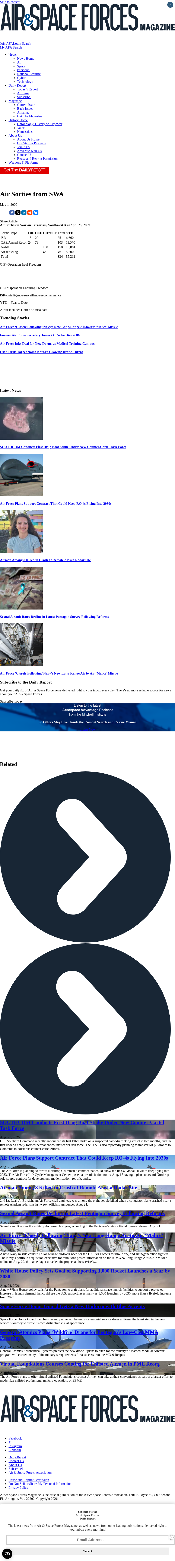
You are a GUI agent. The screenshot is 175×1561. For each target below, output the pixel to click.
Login (17, 43)
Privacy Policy (18, 1487)
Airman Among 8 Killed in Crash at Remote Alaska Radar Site (45, 560)
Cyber (21, 78)
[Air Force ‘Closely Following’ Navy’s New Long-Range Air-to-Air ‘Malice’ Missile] (21, 665)
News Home (25, 58)
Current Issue (26, 105)
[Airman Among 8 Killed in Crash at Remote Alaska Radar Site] (21, 551)
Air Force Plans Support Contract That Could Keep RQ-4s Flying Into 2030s (55, 503)
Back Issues (25, 108)
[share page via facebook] (12, 214)
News (12, 54)
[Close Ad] (171, 1537)
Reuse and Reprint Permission (37, 158)
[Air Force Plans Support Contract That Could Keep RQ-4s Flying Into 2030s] (21, 495)
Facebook (15, 1438)
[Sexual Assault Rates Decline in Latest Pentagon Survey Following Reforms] (21, 608)
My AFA (6, 47)
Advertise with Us (29, 151)
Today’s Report (27, 89)
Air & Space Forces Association (30, 1472)
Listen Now (88, 729)
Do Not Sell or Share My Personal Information (40, 1484)
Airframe (23, 93)
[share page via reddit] (29, 214)
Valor (20, 128)
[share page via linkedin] (23, 214)
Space (21, 66)
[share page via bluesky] (35, 214)
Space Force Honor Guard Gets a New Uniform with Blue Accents (72, 1306)
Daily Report (17, 85)
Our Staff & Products (31, 143)
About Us (15, 135)
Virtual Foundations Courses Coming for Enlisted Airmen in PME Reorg (80, 1364)
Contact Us (24, 155)
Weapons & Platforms (23, 162)
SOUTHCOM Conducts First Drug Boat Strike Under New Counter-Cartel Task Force (63, 447)
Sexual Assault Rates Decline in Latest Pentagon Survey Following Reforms (54, 616)
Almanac (23, 112)
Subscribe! (24, 97)
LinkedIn (15, 1450)
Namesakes (24, 131)
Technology (25, 81)
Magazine (15, 101)
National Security (29, 74)
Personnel (23, 70)
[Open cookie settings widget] (7, 1554)
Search (26, 43)
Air (19, 62)
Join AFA (6, 43)
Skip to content (10, 2)
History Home (18, 120)
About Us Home (28, 139)
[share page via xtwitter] (17, 214)
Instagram (15, 1446)
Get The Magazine (29, 116)
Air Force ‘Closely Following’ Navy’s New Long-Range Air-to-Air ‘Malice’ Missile (59, 673)
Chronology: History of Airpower (39, 124)
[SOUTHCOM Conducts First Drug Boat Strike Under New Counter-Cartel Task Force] (21, 438)
